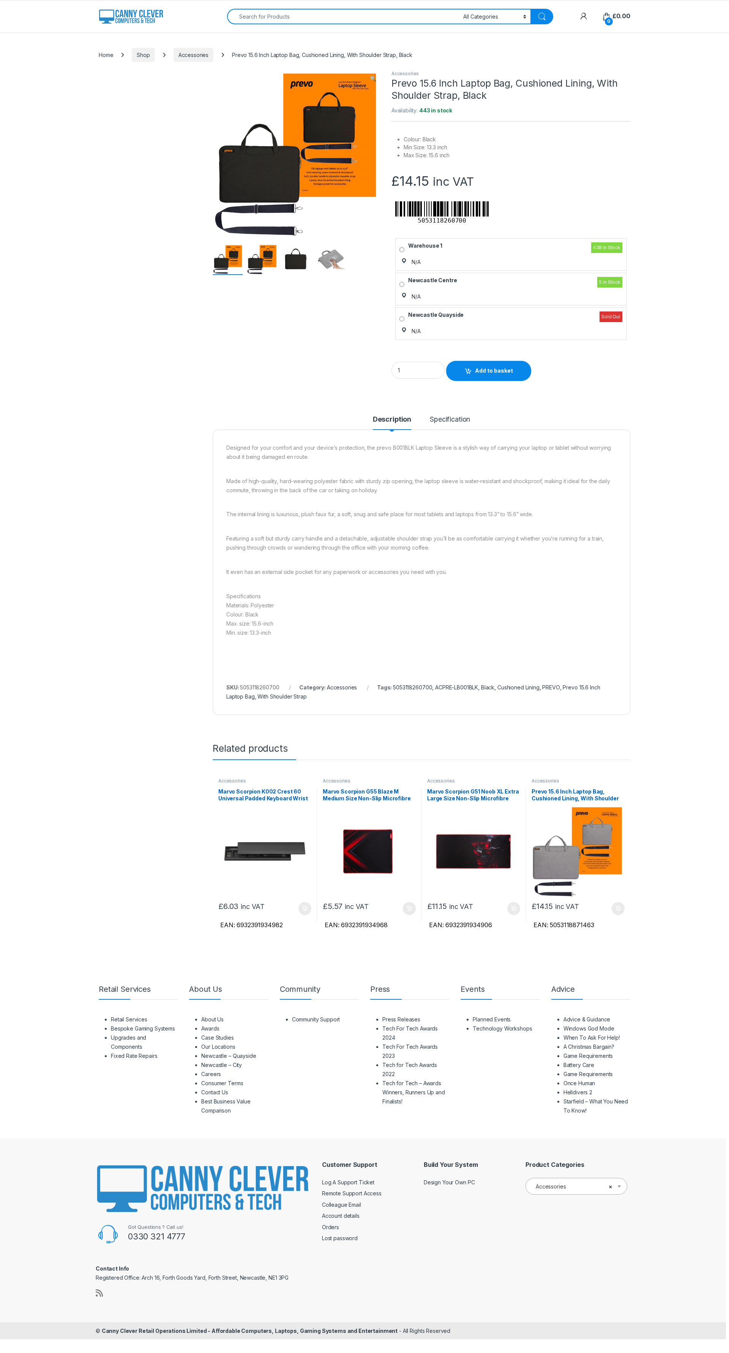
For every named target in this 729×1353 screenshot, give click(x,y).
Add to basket (494, 370)
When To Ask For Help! (591, 1037)
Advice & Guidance (587, 1019)
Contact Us (214, 1092)
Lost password (340, 1238)
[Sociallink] (99, 1293)
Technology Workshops (502, 1028)
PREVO (551, 687)
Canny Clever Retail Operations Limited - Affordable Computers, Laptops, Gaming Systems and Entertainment (250, 1331)
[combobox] (343, 16)
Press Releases (401, 1019)
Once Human (579, 1083)
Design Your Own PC (449, 1182)
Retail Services (129, 1019)
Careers (211, 1074)
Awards (210, 1028)
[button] (373, 78)
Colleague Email (341, 1204)
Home (106, 55)
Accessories (193, 55)
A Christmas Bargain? (588, 1046)
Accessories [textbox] (574, 1186)
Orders (330, 1227)
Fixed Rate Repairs (134, 1056)
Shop (143, 55)
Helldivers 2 (577, 1092)
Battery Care (578, 1065)
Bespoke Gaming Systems (143, 1028)
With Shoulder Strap (281, 696)
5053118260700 (412, 687)
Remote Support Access (352, 1193)
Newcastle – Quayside (228, 1056)
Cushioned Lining (518, 687)
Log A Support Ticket (348, 1182)
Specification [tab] (450, 419)
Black (487, 687)
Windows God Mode (588, 1028)
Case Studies (217, 1037)
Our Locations (218, 1046)
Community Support (316, 1019)
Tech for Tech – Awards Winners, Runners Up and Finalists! (413, 1092)
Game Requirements (588, 1056)
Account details (341, 1215)
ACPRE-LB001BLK (456, 687)
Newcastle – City (221, 1065)
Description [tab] (392, 419)
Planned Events (492, 1019)
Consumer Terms (222, 1083)
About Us (212, 1019)
